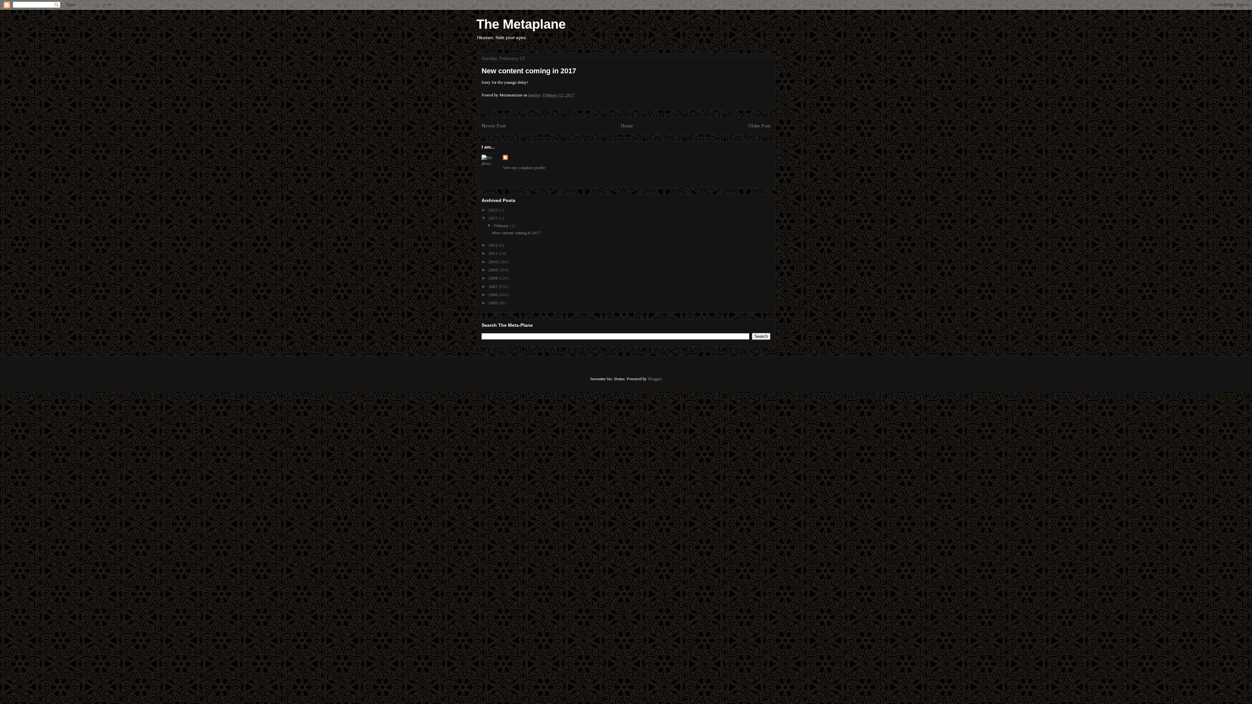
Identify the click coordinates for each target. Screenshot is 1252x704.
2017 (493, 218)
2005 (493, 302)
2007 (493, 286)
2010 (493, 261)
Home (627, 125)
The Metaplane (521, 24)
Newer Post (494, 125)
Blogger (654, 378)
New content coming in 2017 (516, 232)
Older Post (759, 125)
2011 (493, 253)
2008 (493, 278)
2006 (493, 294)
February (502, 225)
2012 (493, 245)
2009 (493, 269)
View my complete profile (524, 167)
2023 (493, 210)
